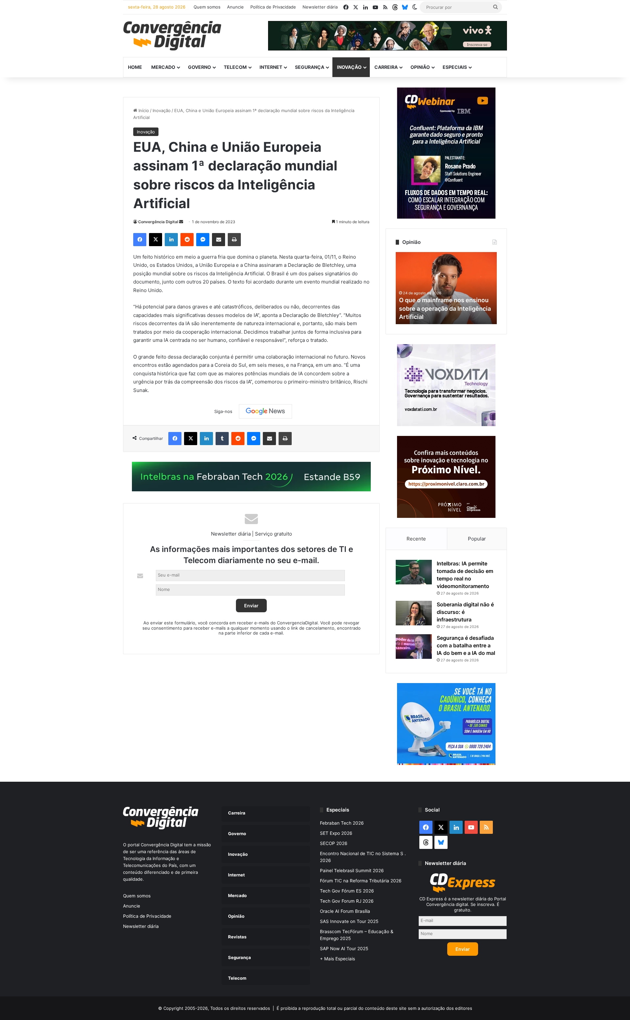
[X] (155, 239)
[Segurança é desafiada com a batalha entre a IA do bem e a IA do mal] (414, 646)
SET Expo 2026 (336, 833)
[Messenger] (202, 239)
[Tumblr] (222, 438)
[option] (446, 288)
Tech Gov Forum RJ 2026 (347, 901)
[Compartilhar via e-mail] (218, 239)
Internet (271, 67)
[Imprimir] (234, 239)
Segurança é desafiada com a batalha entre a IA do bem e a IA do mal (466, 645)
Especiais (455, 67)
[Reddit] (187, 239)
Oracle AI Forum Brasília (345, 911)
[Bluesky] (405, 7)
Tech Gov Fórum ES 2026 (347, 890)
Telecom (235, 67)
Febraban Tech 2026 (342, 823)
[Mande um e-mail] (181, 221)
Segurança (309, 67)
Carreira (386, 67)
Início (143, 110)
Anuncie (235, 7)
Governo (199, 67)
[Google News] (265, 411)
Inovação (349, 67)
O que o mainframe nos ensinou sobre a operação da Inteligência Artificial (445, 308)
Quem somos (207, 7)
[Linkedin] (171, 239)
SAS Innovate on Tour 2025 (349, 921)
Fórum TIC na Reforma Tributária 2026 (361, 880)
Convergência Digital (158, 221)
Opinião (420, 67)
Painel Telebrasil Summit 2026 (352, 870)
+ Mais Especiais (337, 958)
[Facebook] (139, 239)
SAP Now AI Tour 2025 (344, 948)
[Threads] (395, 7)
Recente (416, 539)
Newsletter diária (320, 7)
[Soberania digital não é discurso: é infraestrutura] (414, 613)
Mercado (163, 67)
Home (135, 67)
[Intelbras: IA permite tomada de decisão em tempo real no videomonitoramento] (414, 572)
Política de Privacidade (273, 7)
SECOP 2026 (333, 843)
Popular (477, 539)
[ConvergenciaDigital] (172, 35)
